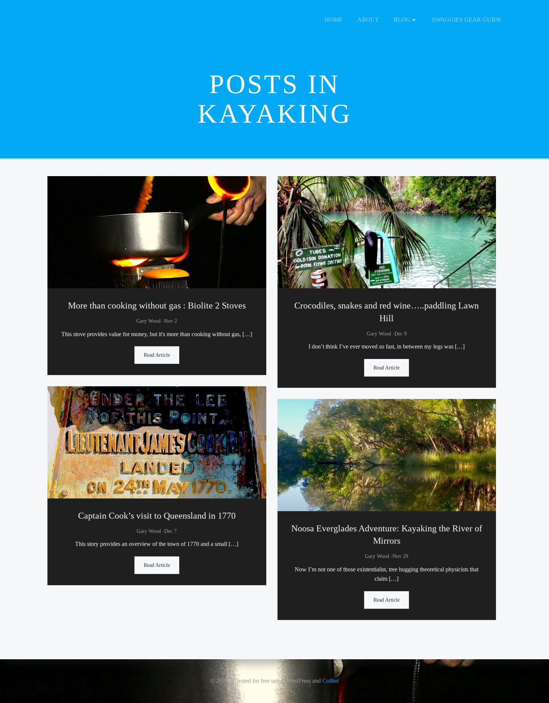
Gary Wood (148, 321)
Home (333, 19)
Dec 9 (400, 334)
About (368, 19)
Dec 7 (170, 531)
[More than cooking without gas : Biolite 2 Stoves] (156, 231)
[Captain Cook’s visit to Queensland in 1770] (156, 442)
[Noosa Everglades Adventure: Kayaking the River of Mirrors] (386, 454)
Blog (402, 19)
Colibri (330, 681)
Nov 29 (400, 556)
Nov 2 (170, 321)
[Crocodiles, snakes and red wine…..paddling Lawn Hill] (386, 231)
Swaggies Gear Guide (467, 19)
